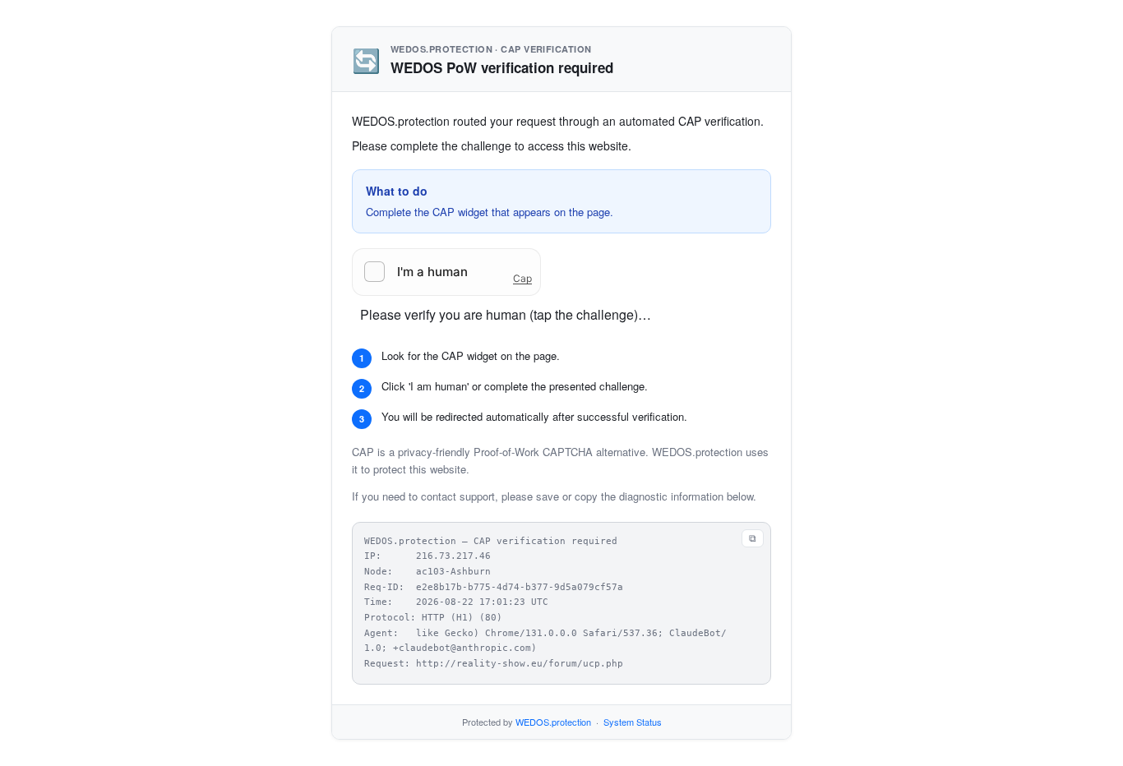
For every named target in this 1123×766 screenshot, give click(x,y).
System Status (632, 721)
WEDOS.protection (553, 721)
